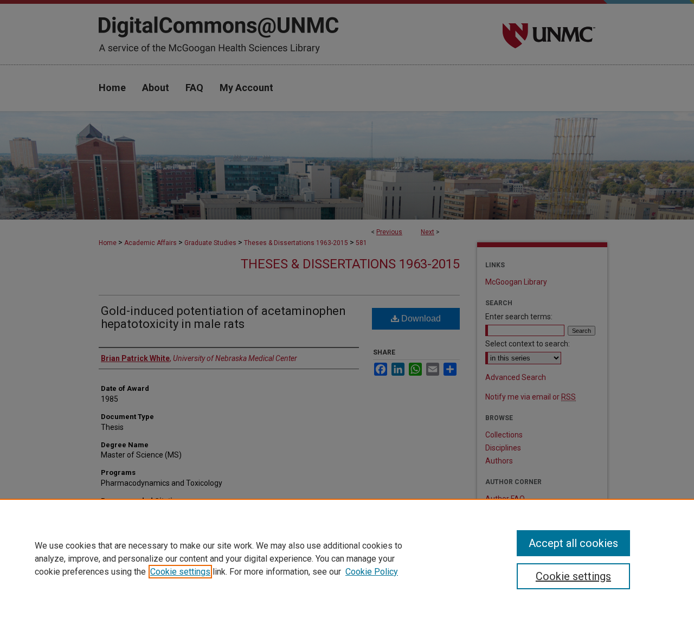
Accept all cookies (573, 543)
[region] (347, 558)
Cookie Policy (371, 571)
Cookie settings (180, 571)
